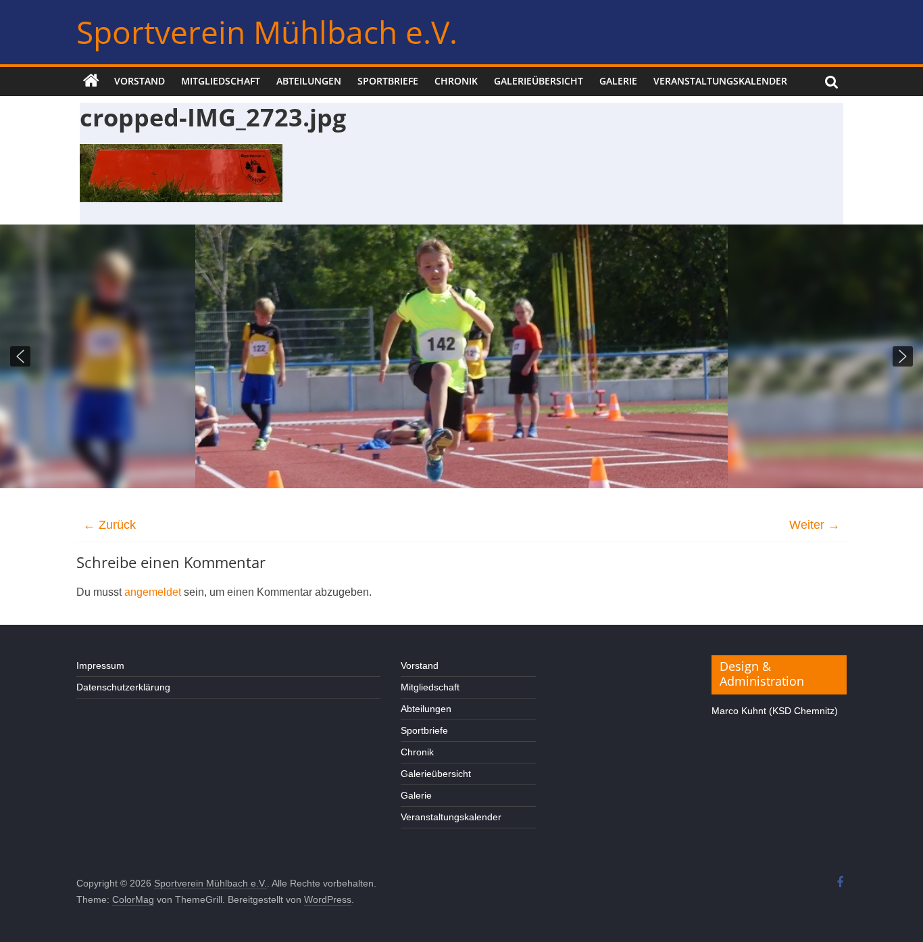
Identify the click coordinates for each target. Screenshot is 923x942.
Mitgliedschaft (220, 80)
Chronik (456, 80)
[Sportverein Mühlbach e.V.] (91, 81)
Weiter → (814, 525)
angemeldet (152, 592)
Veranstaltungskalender (720, 80)
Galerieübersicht (538, 80)
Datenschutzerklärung (123, 687)
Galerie (618, 80)
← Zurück (109, 525)
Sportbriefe (387, 80)
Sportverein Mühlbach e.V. (266, 32)
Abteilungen (308, 80)
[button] (20, 356)
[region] (461, 356)
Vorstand (139, 80)
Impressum (100, 665)
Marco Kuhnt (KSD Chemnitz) (775, 710)
